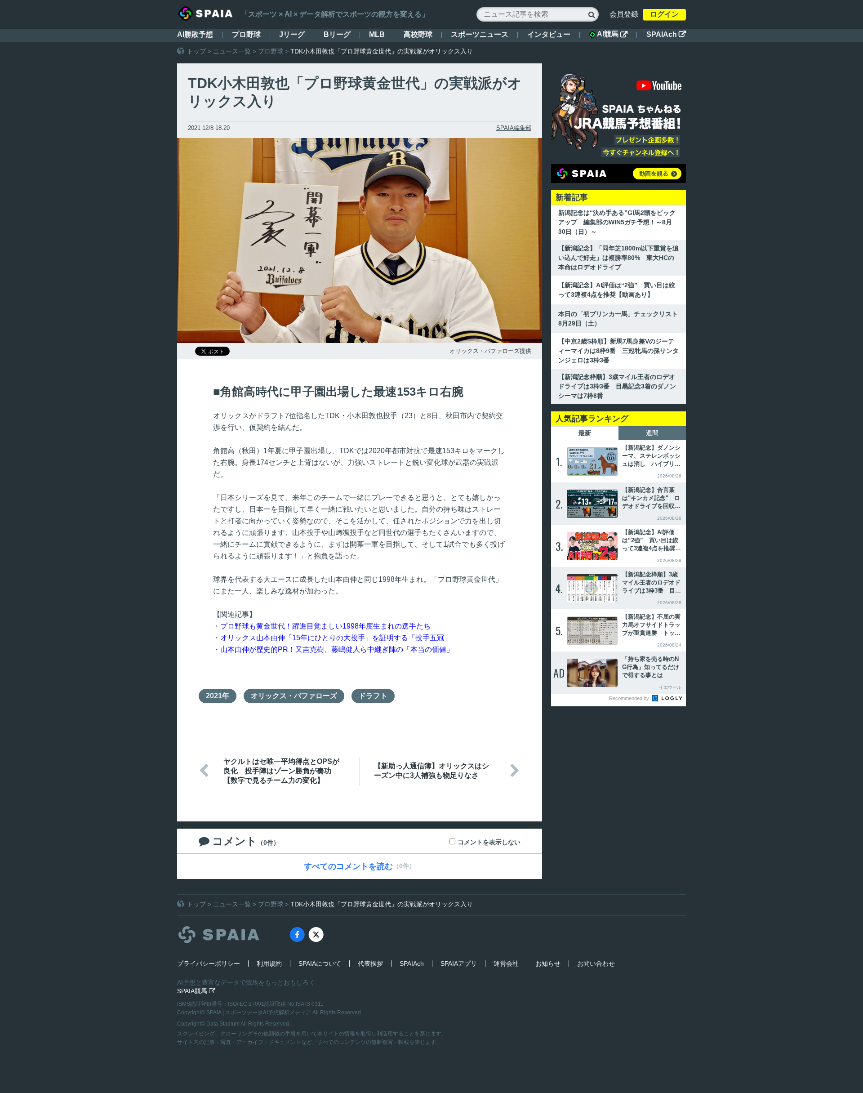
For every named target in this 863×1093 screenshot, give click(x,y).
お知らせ (548, 963)
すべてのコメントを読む (348, 866)
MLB (377, 34)
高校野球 (418, 34)
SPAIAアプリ (458, 963)
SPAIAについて (319, 963)
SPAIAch (666, 34)
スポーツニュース (479, 34)
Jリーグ (292, 34)
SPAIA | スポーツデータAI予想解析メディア (259, 1012)
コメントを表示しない (489, 842)
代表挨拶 (370, 963)
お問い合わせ (596, 963)
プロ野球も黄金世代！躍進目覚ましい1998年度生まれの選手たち (325, 626)
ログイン (664, 14)
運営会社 (506, 963)
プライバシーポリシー (208, 963)
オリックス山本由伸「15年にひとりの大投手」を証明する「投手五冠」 (335, 638)
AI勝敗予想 (195, 34)
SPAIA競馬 (196, 991)
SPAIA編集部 (513, 128)
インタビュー (548, 34)
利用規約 (269, 963)
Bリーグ (337, 34)
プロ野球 (246, 34)
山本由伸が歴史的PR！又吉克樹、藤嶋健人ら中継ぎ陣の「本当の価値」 (337, 649)
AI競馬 (612, 34)
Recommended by (629, 698)
